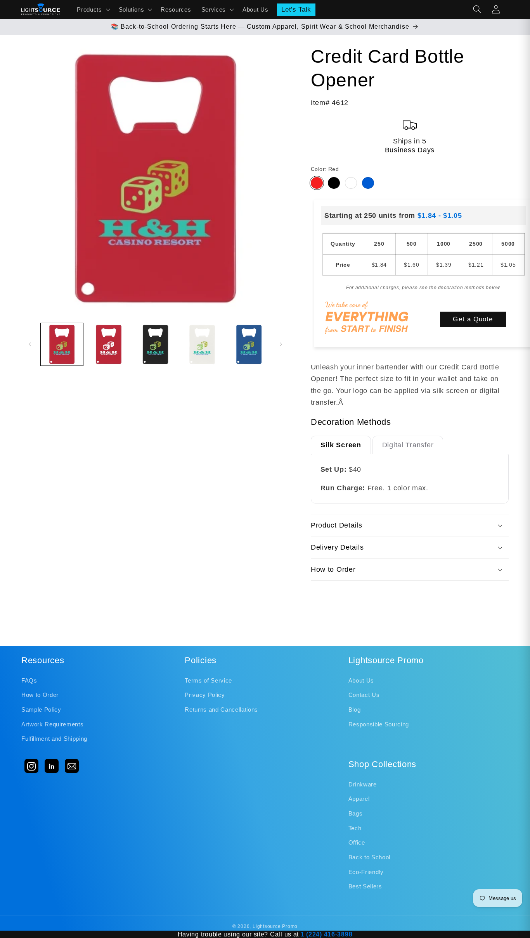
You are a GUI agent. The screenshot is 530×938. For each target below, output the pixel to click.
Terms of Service (208, 680)
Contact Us (364, 694)
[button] (92, 9)
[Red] (317, 183)
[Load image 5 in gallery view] (249, 344)
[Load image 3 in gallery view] (155, 344)
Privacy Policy (205, 694)
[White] (351, 183)
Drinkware (362, 784)
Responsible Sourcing (378, 724)
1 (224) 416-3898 (327, 934)
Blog (354, 709)
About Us (361, 680)
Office (356, 842)
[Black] (334, 183)
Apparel (359, 798)
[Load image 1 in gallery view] (62, 344)
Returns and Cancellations (221, 709)
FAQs (29, 680)
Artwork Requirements (52, 724)
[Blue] (368, 183)
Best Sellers (365, 886)
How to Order (40, 694)
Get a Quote (473, 319)
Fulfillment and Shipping (54, 738)
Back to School (369, 857)
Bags (355, 813)
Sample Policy (41, 709)
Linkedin (52, 766)
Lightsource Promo (275, 926)
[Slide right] (280, 344)
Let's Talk (296, 9)
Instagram (31, 766)
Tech (355, 828)
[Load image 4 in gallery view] (202, 344)
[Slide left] (29, 344)
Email (72, 766)
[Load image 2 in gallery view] (108, 344)
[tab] (341, 445)
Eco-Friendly (366, 872)
